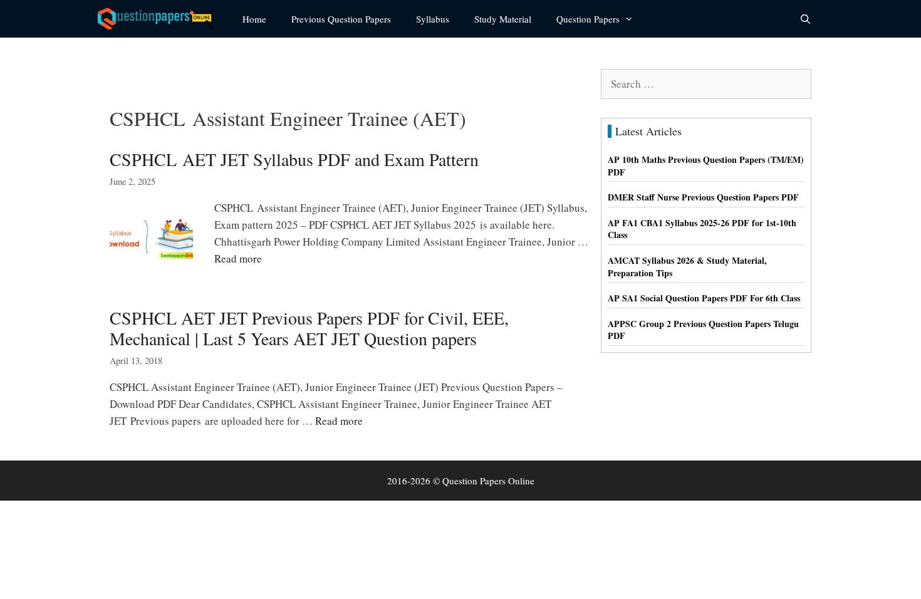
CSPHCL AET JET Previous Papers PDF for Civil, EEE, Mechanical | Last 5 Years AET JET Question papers (309, 328)
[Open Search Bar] (805, 19)
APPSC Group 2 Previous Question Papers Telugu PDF (703, 330)
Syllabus (432, 19)
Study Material (502, 19)
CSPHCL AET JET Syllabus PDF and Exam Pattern (294, 159)
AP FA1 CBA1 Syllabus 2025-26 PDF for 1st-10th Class (702, 229)
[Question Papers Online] (160, 19)
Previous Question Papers (341, 19)
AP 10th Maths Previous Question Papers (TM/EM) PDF (706, 166)
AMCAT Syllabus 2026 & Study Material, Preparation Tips (687, 266)
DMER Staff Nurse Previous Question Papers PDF (703, 197)
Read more (238, 258)
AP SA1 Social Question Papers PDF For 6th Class (704, 298)
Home (254, 19)
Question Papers (588, 19)
